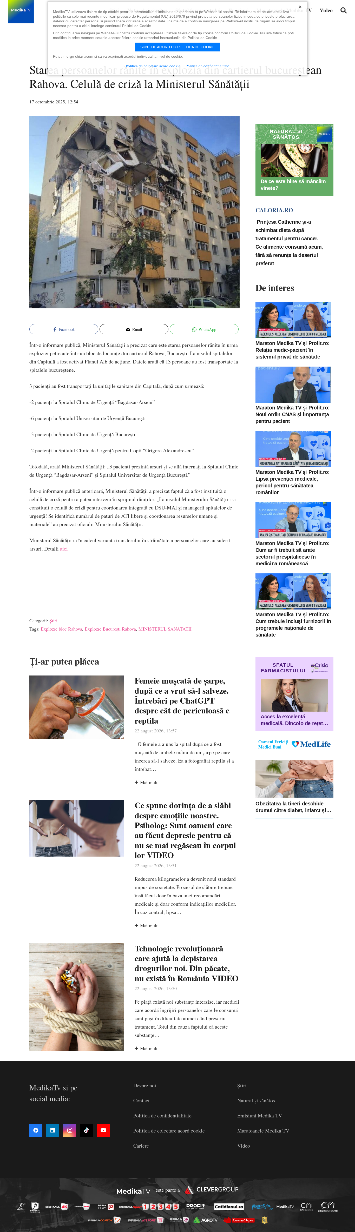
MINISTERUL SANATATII (165, 629)
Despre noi (144, 1085)
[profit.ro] (197, 1206)
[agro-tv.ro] (207, 1220)
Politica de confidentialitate (162, 1115)
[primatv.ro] (22, 1206)
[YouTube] (103, 1130)
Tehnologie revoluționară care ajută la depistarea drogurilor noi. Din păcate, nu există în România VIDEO (187, 963)
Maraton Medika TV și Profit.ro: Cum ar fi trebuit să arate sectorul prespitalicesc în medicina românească (292, 553)
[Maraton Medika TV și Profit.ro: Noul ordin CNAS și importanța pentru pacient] (293, 385)
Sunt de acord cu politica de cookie (177, 47)
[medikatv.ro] (286, 1206)
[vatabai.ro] (266, 1220)
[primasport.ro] (150, 1207)
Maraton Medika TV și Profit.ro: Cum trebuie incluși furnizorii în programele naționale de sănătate (293, 624)
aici (64, 548)
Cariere (141, 1145)
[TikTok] (86, 1130)
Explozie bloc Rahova (61, 629)
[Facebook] (35, 1130)
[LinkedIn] (52, 1130)
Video (243, 1145)
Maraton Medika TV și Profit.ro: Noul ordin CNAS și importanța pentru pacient (292, 414)
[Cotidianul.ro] (230, 1206)
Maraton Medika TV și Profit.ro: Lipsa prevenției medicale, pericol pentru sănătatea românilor (292, 482)
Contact (141, 1100)
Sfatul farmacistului (283, 667)
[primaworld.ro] (180, 1220)
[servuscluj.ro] (240, 1220)
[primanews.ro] (83, 1206)
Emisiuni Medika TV (259, 1115)
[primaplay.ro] (107, 1206)
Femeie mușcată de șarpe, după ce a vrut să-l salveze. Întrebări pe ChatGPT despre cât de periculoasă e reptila (182, 700)
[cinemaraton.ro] (307, 1207)
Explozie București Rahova (110, 629)
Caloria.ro (274, 210)
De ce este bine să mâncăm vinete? (293, 184)
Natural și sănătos (256, 1100)
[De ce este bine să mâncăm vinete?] (294, 160)
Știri (53, 620)
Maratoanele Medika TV (263, 1130)
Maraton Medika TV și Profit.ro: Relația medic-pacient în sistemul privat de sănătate (292, 349)
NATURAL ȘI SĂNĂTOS (286, 134)
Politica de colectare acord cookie (169, 1130)
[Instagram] (69, 1130)
